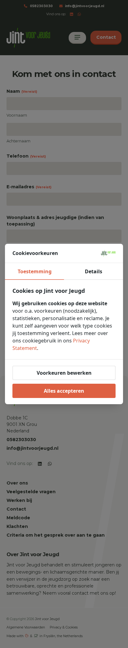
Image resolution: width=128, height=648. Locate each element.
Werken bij (19, 500)
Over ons (17, 483)
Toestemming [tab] (35, 271)
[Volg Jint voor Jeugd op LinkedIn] (71, 14)
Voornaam (17, 115)
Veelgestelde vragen (31, 491)
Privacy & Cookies (64, 627)
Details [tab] (93, 271)
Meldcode (18, 518)
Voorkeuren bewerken (64, 372)
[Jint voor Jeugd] (28, 37)
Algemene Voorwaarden (26, 627)
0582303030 (41, 6)
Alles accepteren (64, 390)
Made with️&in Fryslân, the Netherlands (45, 636)
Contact (16, 509)
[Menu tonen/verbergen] (77, 38)
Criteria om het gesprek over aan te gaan (56, 535)
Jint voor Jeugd (47, 619)
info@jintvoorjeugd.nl (84, 6)
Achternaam (18, 141)
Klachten (17, 526)
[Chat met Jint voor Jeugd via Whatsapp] (79, 14)
